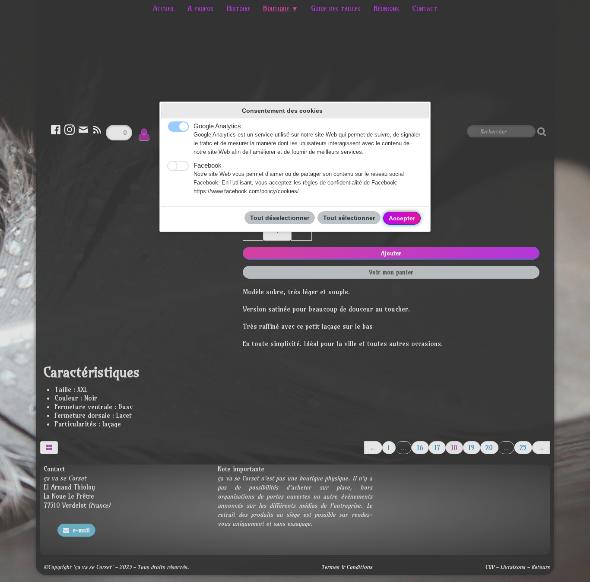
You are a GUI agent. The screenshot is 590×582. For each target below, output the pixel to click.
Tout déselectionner (279, 217)
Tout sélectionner (349, 217)
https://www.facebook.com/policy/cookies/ (246, 191)
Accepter (402, 218)
